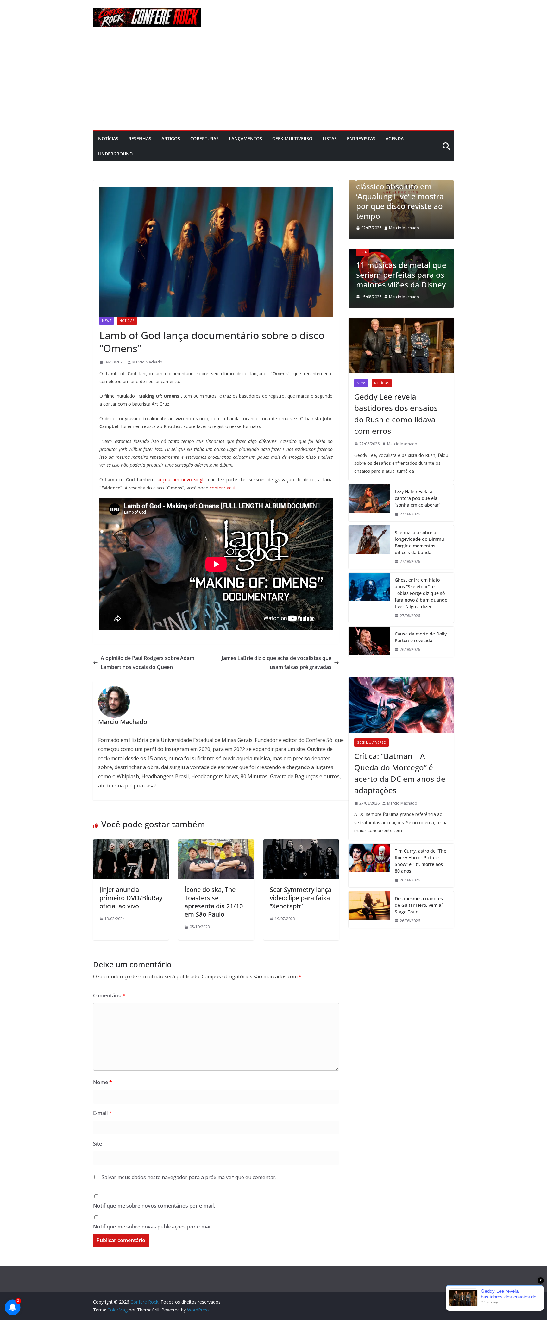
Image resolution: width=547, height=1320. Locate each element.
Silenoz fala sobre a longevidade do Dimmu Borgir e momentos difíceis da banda (419, 542)
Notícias (108, 139)
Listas (330, 139)
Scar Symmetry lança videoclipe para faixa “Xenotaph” (300, 897)
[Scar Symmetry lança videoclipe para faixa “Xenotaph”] (301, 843)
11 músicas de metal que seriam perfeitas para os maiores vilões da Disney (401, 275)
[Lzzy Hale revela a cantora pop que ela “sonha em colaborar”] (369, 502)
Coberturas (204, 139)
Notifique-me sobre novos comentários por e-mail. (154, 1205)
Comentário (109, 995)
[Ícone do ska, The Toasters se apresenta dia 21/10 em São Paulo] (216, 843)
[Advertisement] (273, 82)
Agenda (395, 139)
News (106, 321)
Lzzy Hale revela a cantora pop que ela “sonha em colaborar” (417, 498)
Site (97, 1143)
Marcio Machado (147, 362)
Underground (115, 154)
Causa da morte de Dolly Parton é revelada (421, 637)
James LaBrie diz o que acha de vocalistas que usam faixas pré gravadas (276, 662)
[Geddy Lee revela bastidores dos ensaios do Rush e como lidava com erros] (401, 345)
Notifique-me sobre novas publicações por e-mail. (153, 1226)
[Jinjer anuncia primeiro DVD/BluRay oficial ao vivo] (131, 843)
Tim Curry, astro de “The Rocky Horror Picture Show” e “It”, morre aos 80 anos (420, 861)
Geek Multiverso (292, 139)
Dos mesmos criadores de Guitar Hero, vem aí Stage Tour (419, 905)
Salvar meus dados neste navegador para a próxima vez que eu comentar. (189, 1177)
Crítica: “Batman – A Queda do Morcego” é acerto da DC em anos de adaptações (399, 773)
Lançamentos (245, 139)
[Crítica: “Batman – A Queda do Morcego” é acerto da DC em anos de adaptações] (401, 705)
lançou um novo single (181, 480)
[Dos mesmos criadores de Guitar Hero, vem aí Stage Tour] (369, 909)
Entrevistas (361, 139)
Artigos (170, 139)
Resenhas (140, 139)
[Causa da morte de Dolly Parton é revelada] (369, 642)
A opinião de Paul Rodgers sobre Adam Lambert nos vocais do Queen (147, 662)
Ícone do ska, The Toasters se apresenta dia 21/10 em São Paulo (214, 902)
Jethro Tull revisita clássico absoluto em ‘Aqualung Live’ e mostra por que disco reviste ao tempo (400, 196)
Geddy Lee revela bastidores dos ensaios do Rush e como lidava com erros (396, 413)
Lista (363, 252)
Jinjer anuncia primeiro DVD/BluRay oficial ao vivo (130, 897)
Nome (102, 1082)
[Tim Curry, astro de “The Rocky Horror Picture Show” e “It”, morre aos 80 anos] (369, 865)
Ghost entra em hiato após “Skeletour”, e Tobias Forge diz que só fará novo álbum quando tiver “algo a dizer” (421, 593)
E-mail (102, 1112)
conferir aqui (222, 488)
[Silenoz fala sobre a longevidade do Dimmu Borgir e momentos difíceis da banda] (369, 547)
